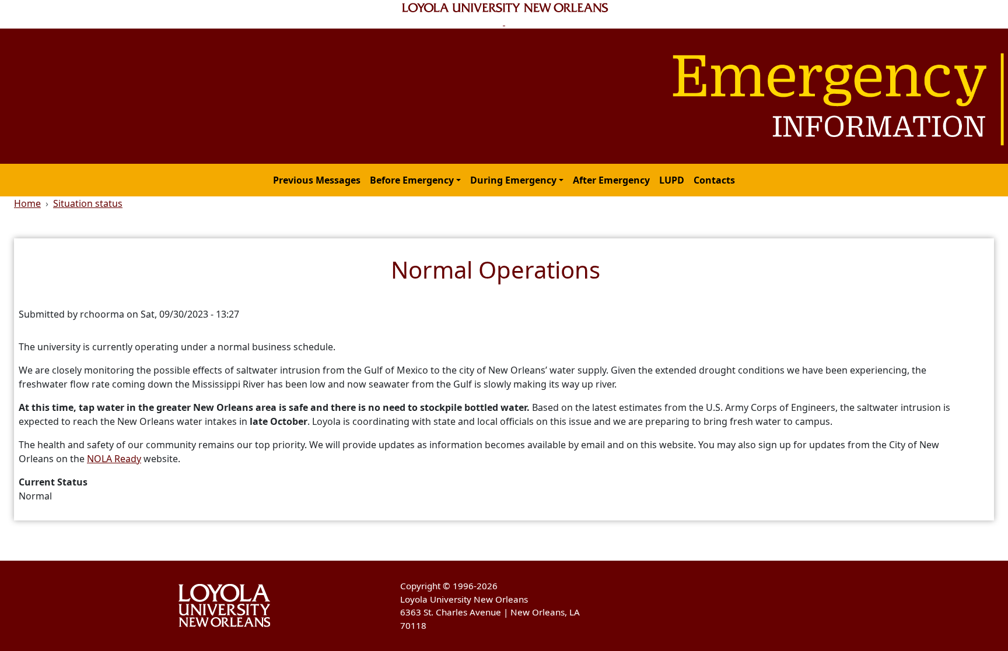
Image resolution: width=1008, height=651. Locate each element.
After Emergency (611, 180)
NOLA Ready (114, 458)
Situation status (88, 203)
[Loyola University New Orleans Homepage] (504, 14)
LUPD (671, 180)
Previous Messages (316, 180)
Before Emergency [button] (412, 180)
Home (27, 203)
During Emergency (513, 180)
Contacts (714, 180)
